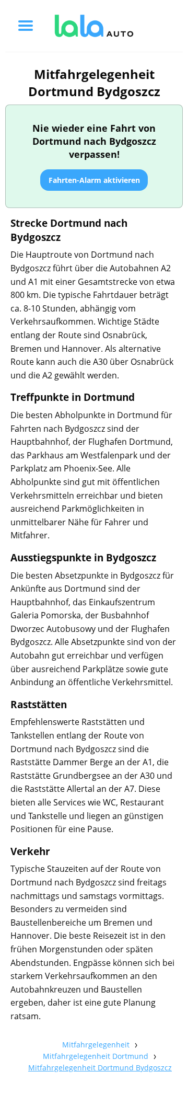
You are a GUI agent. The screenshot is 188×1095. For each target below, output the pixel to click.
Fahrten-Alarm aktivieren (94, 180)
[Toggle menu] (26, 26)
